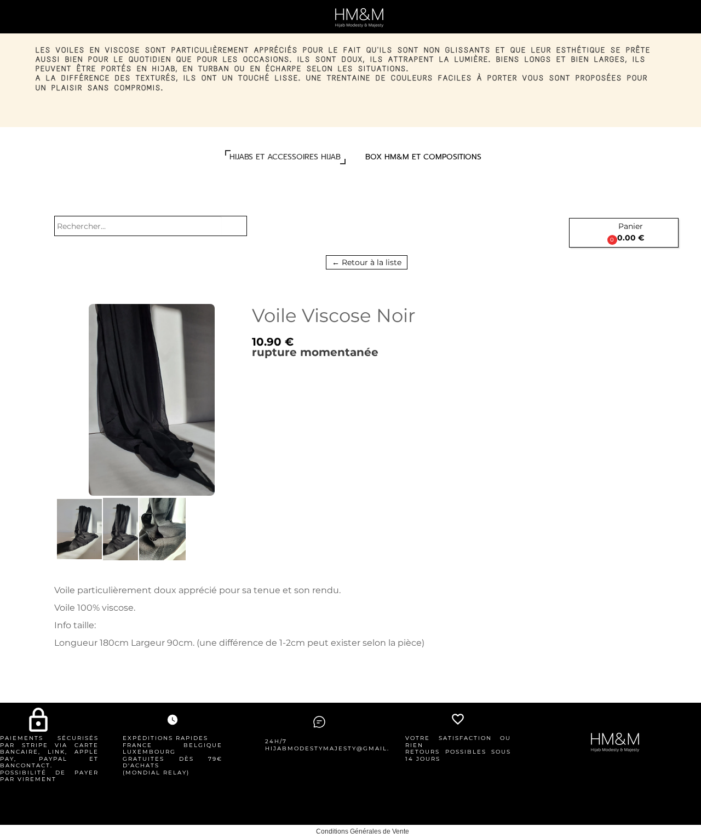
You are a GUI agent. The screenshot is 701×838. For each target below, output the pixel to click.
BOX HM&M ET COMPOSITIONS (423, 157)
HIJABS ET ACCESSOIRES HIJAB (285, 157)
